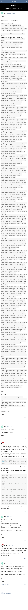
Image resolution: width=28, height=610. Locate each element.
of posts (13, 1)
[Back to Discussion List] (1, 1)
